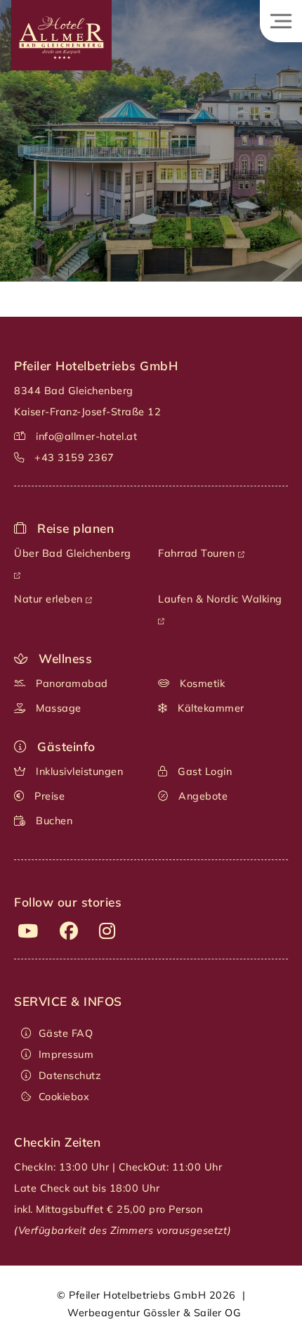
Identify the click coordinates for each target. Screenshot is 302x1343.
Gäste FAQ (66, 1033)
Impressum (66, 1054)
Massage (57, 708)
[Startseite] (56, 71)
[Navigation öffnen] (281, 21)
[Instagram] (107, 930)
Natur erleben (50, 599)
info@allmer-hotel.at (86, 436)
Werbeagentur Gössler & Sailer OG (154, 1312)
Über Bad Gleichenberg (74, 553)
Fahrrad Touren (198, 553)
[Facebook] (69, 930)
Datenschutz (69, 1075)
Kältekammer (209, 708)
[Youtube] (28, 930)
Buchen (53, 820)
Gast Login (203, 771)
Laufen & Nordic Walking (221, 599)
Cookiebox (64, 1096)
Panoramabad (70, 683)
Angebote (202, 796)
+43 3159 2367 (74, 457)
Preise (48, 796)
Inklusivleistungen (78, 771)
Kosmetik (201, 683)
